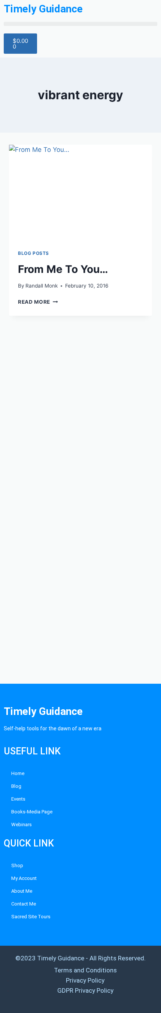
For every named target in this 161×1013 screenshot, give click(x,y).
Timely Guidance (43, 9)
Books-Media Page (31, 812)
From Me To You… (63, 269)
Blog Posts (33, 253)
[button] (80, 24)
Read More (38, 302)
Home (17, 773)
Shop (17, 865)
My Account (24, 878)
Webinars (21, 824)
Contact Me (23, 904)
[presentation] (80, 193)
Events (18, 799)
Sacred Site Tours (31, 916)
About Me (21, 891)
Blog (16, 786)
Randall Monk (41, 286)
